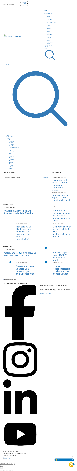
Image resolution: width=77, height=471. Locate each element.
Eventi (7, 135)
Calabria (49, 18)
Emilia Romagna (51, 21)
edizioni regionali (48, 13)
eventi (45, 12)
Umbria (48, 40)
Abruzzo (49, 15)
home (45, 10)
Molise (48, 30)
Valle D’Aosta (50, 42)
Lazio (48, 24)
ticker (23, 5)
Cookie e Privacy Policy (45, 293)
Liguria (48, 25)
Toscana (49, 37)
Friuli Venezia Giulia (51, 22)
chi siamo (24, 2)
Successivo (45, 177)
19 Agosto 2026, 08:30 (57, 192)
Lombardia (49, 27)
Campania (49, 19)
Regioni (8, 138)
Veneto (48, 43)
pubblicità (24, 4)
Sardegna (49, 34)
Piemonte (49, 31)
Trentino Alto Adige (51, 39)
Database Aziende (10, 136)
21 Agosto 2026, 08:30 (57, 177)
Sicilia (48, 36)
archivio (46, 46)
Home (7, 133)
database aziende (48, 45)
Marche (49, 28)
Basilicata (49, 16)
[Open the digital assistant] (71, 464)
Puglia (48, 33)
